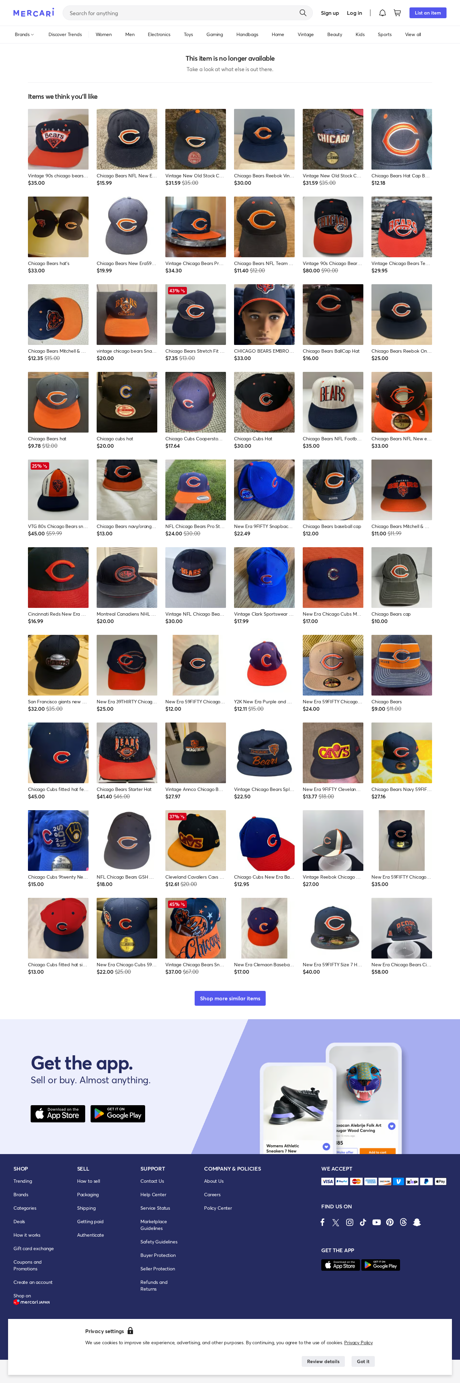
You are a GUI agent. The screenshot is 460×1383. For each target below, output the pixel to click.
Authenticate (90, 1235)
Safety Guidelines (158, 1241)
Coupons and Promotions (27, 1265)
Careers (212, 1194)
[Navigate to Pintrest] (390, 1222)
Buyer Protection (157, 1255)
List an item (428, 12)
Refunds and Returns (153, 1285)
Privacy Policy (358, 1342)
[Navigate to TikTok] (363, 1222)
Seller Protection (157, 1268)
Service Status (155, 1208)
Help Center (153, 1194)
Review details (323, 1361)
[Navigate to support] (327, 1181)
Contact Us (152, 1181)
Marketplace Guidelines (153, 1224)
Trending (22, 1181)
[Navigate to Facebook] (322, 1222)
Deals (19, 1221)
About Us (214, 1181)
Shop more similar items (230, 998)
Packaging (88, 1194)
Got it (363, 1361)
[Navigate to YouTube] (376, 1222)
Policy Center (218, 1208)
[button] (382, 13)
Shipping (86, 1208)
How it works (26, 1235)
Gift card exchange (33, 1248)
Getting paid (90, 1221)
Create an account (33, 1282)
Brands (20, 1194)
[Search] (303, 13)
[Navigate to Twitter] (336, 1222)
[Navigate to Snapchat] (417, 1222)
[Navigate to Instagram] (349, 1222)
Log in (354, 12)
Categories (24, 1208)
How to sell (88, 1181)
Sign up (330, 12)
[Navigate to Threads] (403, 1222)
